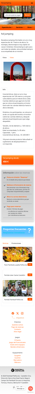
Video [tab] (12, 57)
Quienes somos (17, 325)
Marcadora (17, 360)
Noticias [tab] (5, 243)
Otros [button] (29, 27)
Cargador (17, 355)
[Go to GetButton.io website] (31, 392)
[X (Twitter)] (17, 313)
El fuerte (18, 340)
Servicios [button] (19, 27)
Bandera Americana (17, 347)
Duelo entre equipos (17, 345)
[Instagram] (22, 313)
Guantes (18, 358)
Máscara (17, 362)
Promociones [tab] (16, 243)
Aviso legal (17, 332)
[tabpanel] (17, 71)
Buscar (27, 15)
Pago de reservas (17, 327)
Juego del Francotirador (17, 342)
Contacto (17, 329)
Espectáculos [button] (7, 27)
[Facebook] (13, 313)
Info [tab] (4, 89)
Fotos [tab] (5, 57)
